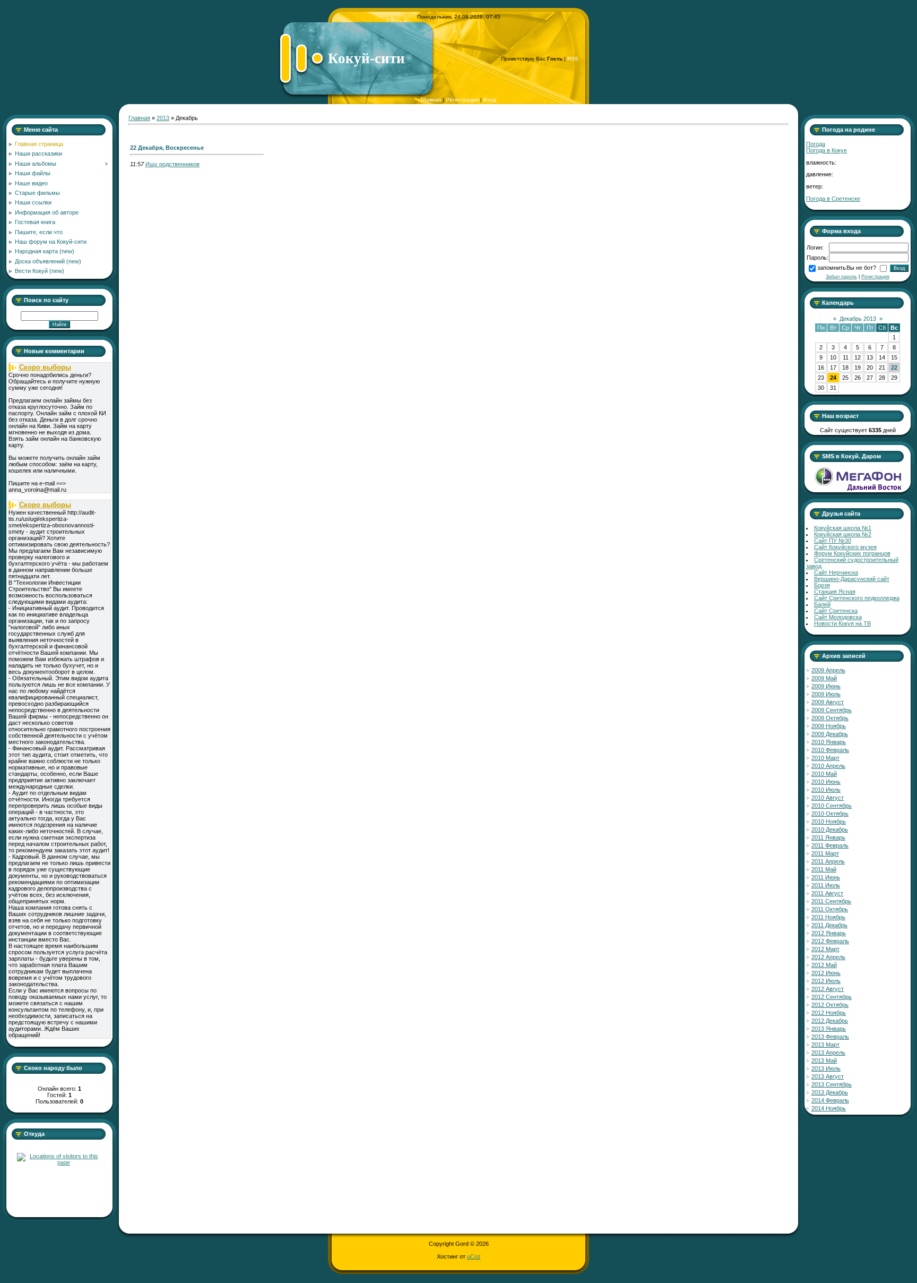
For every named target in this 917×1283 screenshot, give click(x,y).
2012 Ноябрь (828, 1013)
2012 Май (824, 965)
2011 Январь (828, 837)
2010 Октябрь (830, 813)
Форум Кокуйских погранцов (852, 553)
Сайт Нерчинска (836, 572)
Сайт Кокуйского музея (845, 547)
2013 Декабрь (829, 1092)
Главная (431, 99)
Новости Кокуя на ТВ (842, 623)
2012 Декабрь (829, 1020)
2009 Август (827, 702)
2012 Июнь (826, 973)
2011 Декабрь (829, 925)
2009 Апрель (828, 670)
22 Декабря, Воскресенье (167, 147)
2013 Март (825, 1044)
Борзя (822, 585)
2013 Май (824, 1060)
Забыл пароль (841, 276)
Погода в (826, 150)
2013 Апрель (828, 1052)
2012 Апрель (828, 957)
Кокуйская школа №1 (842, 528)
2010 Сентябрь (831, 805)
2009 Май (824, 678)
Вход (489, 99)
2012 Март (825, 949)
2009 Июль (826, 694)
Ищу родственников (172, 164)
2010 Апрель (828, 766)
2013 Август (827, 1076)
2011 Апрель (828, 861)
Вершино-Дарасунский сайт (851, 579)
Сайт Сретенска (836, 611)
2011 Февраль (830, 845)
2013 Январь (828, 1028)
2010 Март (825, 758)
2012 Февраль (830, 941)
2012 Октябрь (830, 1005)
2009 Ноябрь (828, 726)
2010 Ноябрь (828, 821)
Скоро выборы (45, 367)
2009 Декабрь (829, 734)
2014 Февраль (830, 1100)
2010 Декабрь (829, 829)
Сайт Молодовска (838, 617)
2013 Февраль (830, 1036)
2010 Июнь (826, 782)
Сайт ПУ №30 (832, 540)
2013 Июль (826, 1068)
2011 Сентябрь (831, 901)
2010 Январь (828, 742)
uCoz (474, 1256)
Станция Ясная (834, 591)
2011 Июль (825, 885)
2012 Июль (826, 981)
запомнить (831, 267)
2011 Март (825, 853)
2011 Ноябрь (828, 917)
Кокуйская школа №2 (842, 534)
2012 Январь (828, 933)
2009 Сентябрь (831, 710)
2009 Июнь (826, 686)
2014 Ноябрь (828, 1108)
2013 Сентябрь (831, 1084)
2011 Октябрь (829, 909)
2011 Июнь (825, 877)
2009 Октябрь (830, 718)
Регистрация (462, 99)
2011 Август (827, 893)
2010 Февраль (830, 750)
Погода (815, 144)
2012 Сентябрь (831, 997)
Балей (822, 604)
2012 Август (827, 989)
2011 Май (823, 869)
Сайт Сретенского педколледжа (856, 598)
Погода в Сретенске (833, 198)
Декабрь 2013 (858, 318)
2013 (163, 118)
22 (894, 367)
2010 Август (827, 797)
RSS (572, 59)
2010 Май (824, 774)
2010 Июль (826, 789)
